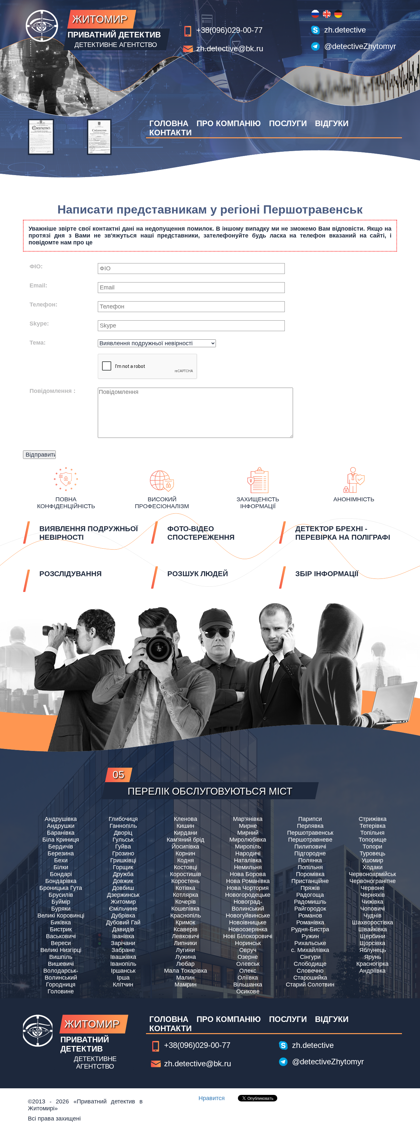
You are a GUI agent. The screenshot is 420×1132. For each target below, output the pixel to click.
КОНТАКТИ (170, 132)
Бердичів (60, 846)
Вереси (61, 943)
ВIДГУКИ (331, 123)
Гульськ (123, 839)
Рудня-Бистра (310, 929)
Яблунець (372, 950)
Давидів (123, 929)
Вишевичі (61, 964)
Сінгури (310, 957)
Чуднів (373, 915)
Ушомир (372, 860)
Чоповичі (372, 908)
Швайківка (372, 929)
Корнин (185, 853)
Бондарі (61, 874)
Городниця (60, 984)
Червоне (372, 888)
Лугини (185, 950)
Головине (61, 991)
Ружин (310, 936)
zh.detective (345, 29)
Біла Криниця (60, 839)
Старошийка (310, 977)
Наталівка (248, 860)
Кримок (185, 922)
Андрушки (60, 826)
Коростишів (185, 874)
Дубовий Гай (123, 922)
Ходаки (373, 867)
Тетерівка (373, 826)
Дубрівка (123, 915)
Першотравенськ (310, 832)
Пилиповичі (310, 846)
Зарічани (123, 943)
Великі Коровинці (60, 915)
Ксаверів (186, 929)
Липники (185, 943)
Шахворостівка (372, 922)
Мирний (248, 832)
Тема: (38, 342)
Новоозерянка (247, 929)
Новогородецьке (247, 895)
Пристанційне (310, 881)
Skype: (39, 323)
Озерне (248, 957)
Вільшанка (247, 984)
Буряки (61, 908)
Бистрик (61, 929)
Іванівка (123, 936)
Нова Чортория (248, 888)
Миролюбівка (247, 839)
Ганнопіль (123, 826)
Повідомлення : (52, 391)
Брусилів (61, 895)
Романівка (310, 922)
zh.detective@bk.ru (229, 48)
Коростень (185, 881)
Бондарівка (60, 881)
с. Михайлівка (310, 950)
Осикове (248, 991)
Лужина (185, 957)
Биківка (61, 922)
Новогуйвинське (248, 915)
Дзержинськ (123, 895)
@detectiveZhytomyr (360, 46)
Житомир (123, 901)
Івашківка (123, 957)
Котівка (185, 888)
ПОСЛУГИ (288, 123)
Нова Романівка (248, 881)
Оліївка (248, 977)
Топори (372, 846)
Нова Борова (248, 874)
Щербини (372, 936)
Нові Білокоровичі (247, 936)
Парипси (310, 819)
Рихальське (310, 943)
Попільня (310, 867)
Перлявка (310, 826)
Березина (61, 853)
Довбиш (123, 888)
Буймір (61, 901)
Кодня (185, 860)
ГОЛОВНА (168, 123)
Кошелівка (185, 908)
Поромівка (310, 874)
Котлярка (185, 895)
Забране (123, 950)
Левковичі (185, 936)
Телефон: (43, 304)
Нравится (212, 1098)
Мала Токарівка (185, 970)
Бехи (61, 860)
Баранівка (60, 832)
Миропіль (248, 846)
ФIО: (36, 266)
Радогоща (310, 895)
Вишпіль (60, 957)
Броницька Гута (60, 888)
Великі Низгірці (60, 950)
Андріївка (372, 970)
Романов (310, 915)
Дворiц (123, 832)
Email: (38, 285)
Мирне (248, 826)
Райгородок (310, 908)
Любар (185, 964)
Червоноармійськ (372, 874)
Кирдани (185, 832)
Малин (185, 977)
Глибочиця (123, 819)
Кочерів (185, 901)
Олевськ (248, 964)
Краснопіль (185, 915)
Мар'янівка (247, 819)
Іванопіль (123, 964)
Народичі (248, 853)
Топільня (372, 832)
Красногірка (372, 964)
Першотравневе (310, 839)
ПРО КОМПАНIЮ (229, 123)
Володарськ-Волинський (60, 974)
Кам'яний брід (185, 839)
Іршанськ (123, 970)
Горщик (123, 867)
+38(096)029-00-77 (229, 30)
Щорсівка (372, 943)
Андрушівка (61, 819)
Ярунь (372, 957)
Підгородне (310, 853)
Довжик (123, 881)
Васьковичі (61, 936)
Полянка (310, 860)
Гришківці (123, 860)
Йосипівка (185, 846)
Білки (60, 867)
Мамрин (186, 984)
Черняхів (372, 895)
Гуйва (123, 846)
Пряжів (310, 888)
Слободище (310, 964)
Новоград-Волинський (248, 905)
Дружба (123, 874)
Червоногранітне (372, 881)
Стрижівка (373, 819)
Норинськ (248, 943)
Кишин (185, 826)
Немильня (248, 867)
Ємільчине (123, 908)
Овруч (247, 950)
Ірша (123, 977)
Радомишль (310, 901)
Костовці (185, 867)
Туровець (372, 853)
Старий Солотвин (310, 984)
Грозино (123, 853)
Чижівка (372, 901)
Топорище (373, 839)
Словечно (310, 970)
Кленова (185, 819)
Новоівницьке (247, 922)
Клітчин (123, 984)
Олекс (247, 970)
